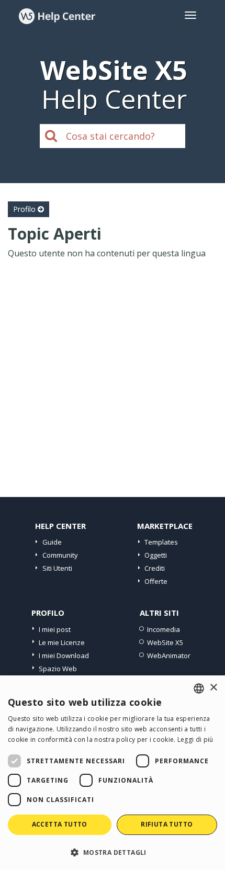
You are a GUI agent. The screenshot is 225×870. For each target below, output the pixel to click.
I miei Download (64, 655)
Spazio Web (58, 668)
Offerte (155, 581)
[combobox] (199, 688)
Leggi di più (195, 739)
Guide (52, 542)
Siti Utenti (57, 568)
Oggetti (155, 555)
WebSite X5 (165, 642)
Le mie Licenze (62, 642)
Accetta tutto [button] (59, 824)
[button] (112, 852)
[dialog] (112, 772)
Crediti (154, 568)
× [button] (213, 688)
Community (60, 555)
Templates (161, 542)
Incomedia (163, 629)
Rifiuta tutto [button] (167, 824)
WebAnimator (168, 655)
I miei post (55, 629)
